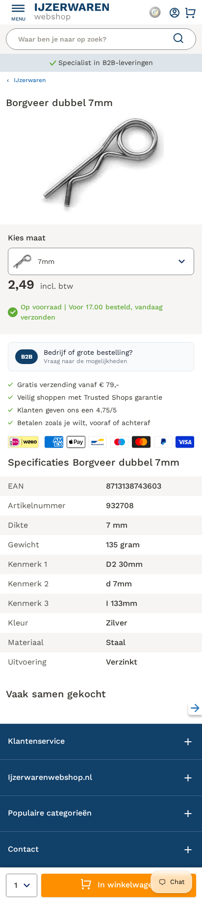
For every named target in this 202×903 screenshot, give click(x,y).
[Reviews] (155, 12)
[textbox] (33, 261)
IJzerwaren (30, 80)
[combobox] (101, 261)
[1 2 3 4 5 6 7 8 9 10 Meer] (21, 885)
